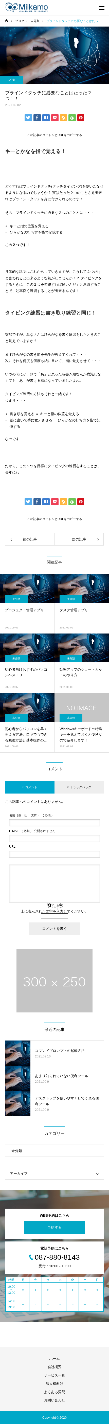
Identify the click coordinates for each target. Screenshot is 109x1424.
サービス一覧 (54, 1375)
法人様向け (54, 1384)
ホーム (54, 1359)
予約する (54, 1227)
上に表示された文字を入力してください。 (54, 911)
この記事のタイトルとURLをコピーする (54, 135)
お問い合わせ (54, 1400)
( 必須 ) (30, 815)
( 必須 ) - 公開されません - (33, 830)
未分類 (11, 79)
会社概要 (54, 1367)
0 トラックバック (79, 787)
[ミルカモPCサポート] (27, 8)
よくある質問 (54, 1392)
